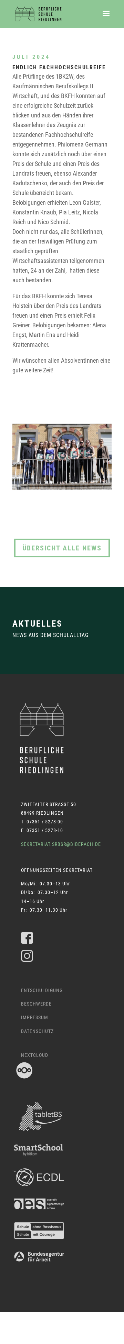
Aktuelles (37, 624)
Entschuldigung (42, 990)
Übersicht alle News (62, 548)
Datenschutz (37, 1031)
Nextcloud (34, 1055)
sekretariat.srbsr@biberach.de (61, 844)
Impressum (34, 1017)
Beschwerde (36, 1004)
